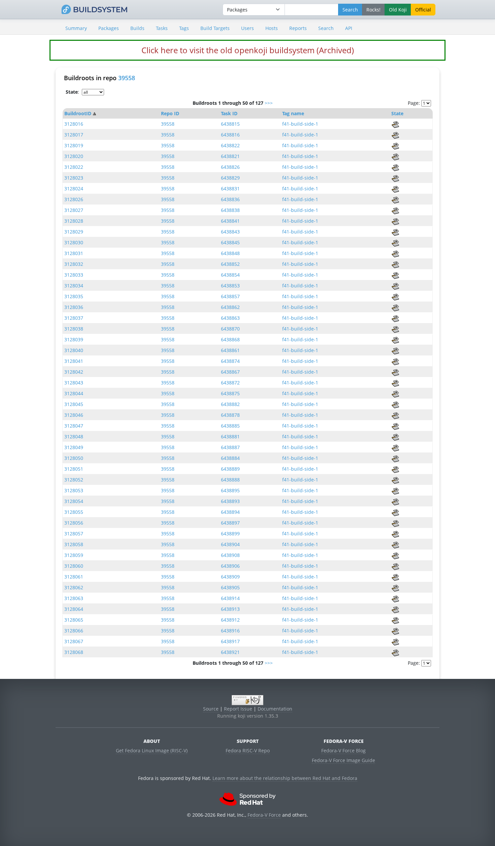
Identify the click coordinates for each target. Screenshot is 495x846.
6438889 (230, 469)
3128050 (73, 458)
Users (247, 28)
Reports (298, 28)
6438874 (230, 361)
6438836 (230, 199)
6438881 (230, 436)
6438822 (230, 145)
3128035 (73, 296)
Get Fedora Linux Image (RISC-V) (152, 750)
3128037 (73, 318)
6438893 (230, 501)
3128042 (73, 372)
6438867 (230, 372)
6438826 (230, 167)
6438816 (230, 134)
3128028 (73, 221)
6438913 (230, 609)
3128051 (73, 469)
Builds (137, 28)
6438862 (230, 307)
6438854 (230, 275)
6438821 (230, 156)
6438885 (230, 425)
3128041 (73, 361)
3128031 (73, 253)
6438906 (230, 566)
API (348, 28)
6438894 (230, 512)
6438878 (230, 415)
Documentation (275, 709)
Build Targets (215, 28)
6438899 (230, 533)
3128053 (73, 490)
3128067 (73, 641)
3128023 (73, 178)
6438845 (230, 242)
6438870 (230, 328)
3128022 (73, 167)
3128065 (73, 620)
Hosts (271, 28)
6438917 (230, 641)
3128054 (73, 501)
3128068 (73, 652)
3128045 (73, 404)
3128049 (73, 447)
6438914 (230, 598)
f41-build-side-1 (300, 124)
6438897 (230, 523)
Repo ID (170, 113)
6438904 (230, 544)
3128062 (73, 587)
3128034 (73, 285)
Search (326, 28)
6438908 (230, 555)
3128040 (73, 350)
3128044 (73, 393)
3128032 (73, 264)
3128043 (73, 382)
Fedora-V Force (264, 815)
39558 (126, 78)
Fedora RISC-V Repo (248, 750)
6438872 (230, 382)
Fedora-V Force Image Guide (343, 760)
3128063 (73, 598)
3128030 (73, 242)
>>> (269, 103)
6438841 (230, 221)
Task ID (229, 113)
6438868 (230, 339)
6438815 (230, 124)
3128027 (73, 210)
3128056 (73, 523)
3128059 (73, 555)
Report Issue (238, 709)
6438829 (230, 178)
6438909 (230, 576)
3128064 (73, 609)
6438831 (230, 188)
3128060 (73, 566)
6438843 (230, 231)
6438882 (230, 404)
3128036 (73, 307)
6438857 (230, 296)
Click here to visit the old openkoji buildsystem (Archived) (247, 50)
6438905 (230, 587)
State (397, 113)
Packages (108, 28)
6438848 (230, 253)
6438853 (230, 285)
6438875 (230, 393)
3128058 (73, 544)
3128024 (73, 188)
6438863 (230, 318)
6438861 (230, 350)
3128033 (73, 275)
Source (211, 709)
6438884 (230, 458)
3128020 (73, 156)
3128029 (73, 231)
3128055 (73, 512)
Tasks (162, 28)
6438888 (230, 479)
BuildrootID (77, 113)
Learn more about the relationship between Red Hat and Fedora (284, 778)
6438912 (230, 620)
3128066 (73, 630)
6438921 (230, 652)
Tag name (293, 113)
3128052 (73, 479)
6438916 (230, 630)
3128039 (73, 339)
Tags (184, 28)
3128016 (73, 124)
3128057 (73, 533)
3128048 (73, 436)
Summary (76, 28)
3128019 (73, 145)
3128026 (73, 199)
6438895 (230, 490)
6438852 (230, 264)
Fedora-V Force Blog (343, 750)
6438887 (230, 447)
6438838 (230, 210)
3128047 (73, 425)
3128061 (73, 576)
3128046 (73, 415)
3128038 (73, 328)
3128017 (73, 134)
